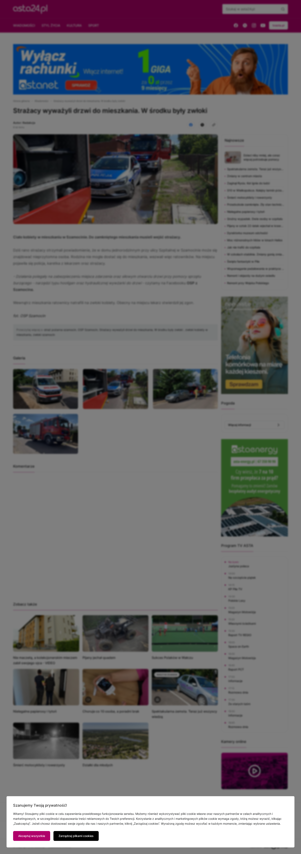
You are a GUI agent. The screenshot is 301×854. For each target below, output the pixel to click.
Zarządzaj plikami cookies (76, 836)
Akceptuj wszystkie (31, 836)
